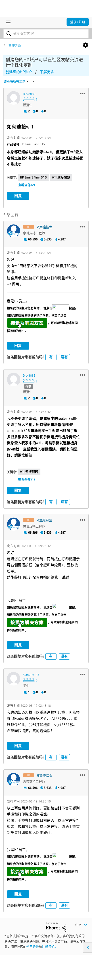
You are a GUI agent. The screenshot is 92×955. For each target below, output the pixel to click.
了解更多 (47, 72)
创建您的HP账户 (19, 72)
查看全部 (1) (26, 480)
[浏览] (7, 22)
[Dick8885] (13, 98)
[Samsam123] (13, 678)
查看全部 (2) (26, 185)
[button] (82, 93)
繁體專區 (14, 45)
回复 (18, 195)
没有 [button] (64, 357)
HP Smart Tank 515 (33, 177)
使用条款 (32, 947)
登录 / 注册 (77, 22)
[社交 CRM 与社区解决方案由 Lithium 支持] (56, 927)
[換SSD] (28, 81)
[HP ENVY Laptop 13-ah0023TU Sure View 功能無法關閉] (33, 81)
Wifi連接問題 (61, 177)
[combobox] (46, 33)
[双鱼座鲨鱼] (13, 231)
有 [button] (51, 357)
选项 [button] (85, 45)
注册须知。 (50, 947)
